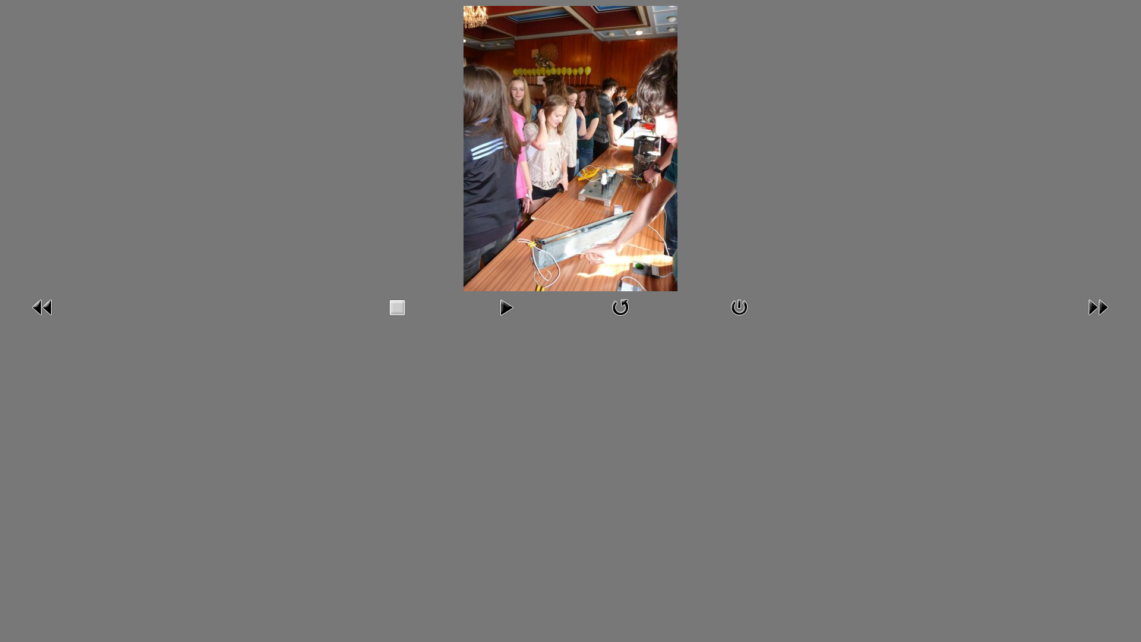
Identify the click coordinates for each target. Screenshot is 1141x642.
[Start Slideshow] (506, 307)
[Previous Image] (43, 307)
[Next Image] (1098, 307)
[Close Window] (739, 307)
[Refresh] (620, 307)
